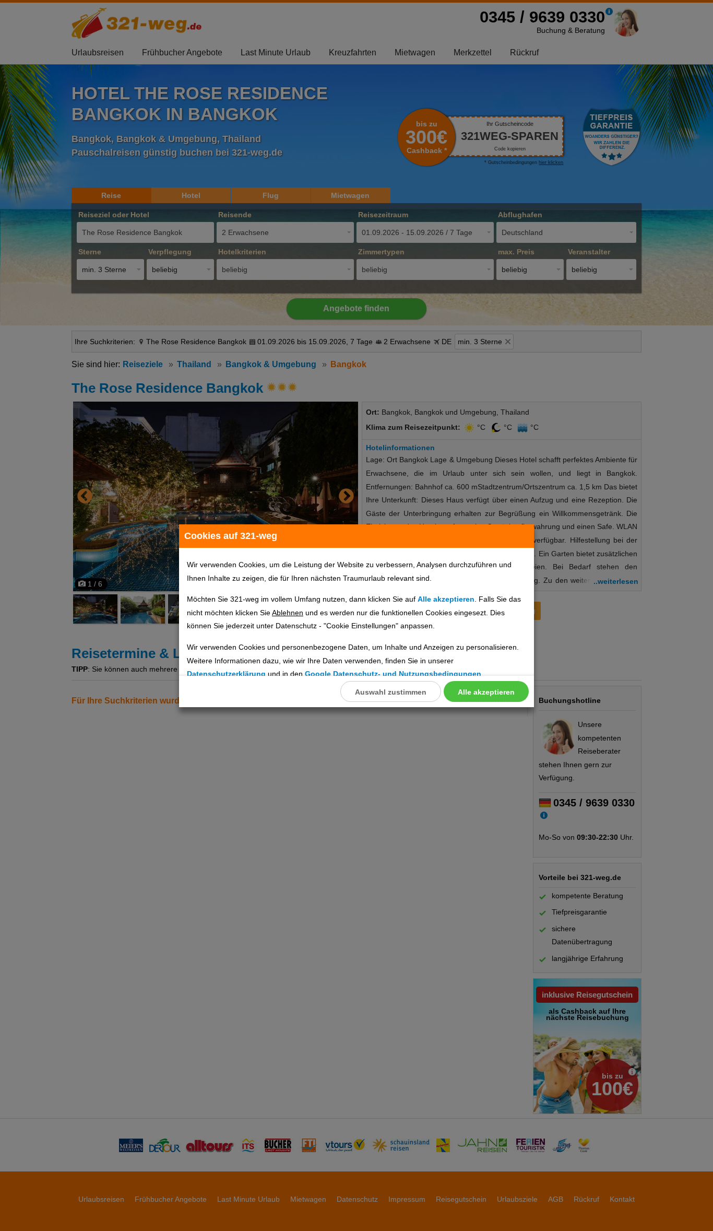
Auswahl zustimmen (390, 692)
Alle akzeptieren (486, 692)
